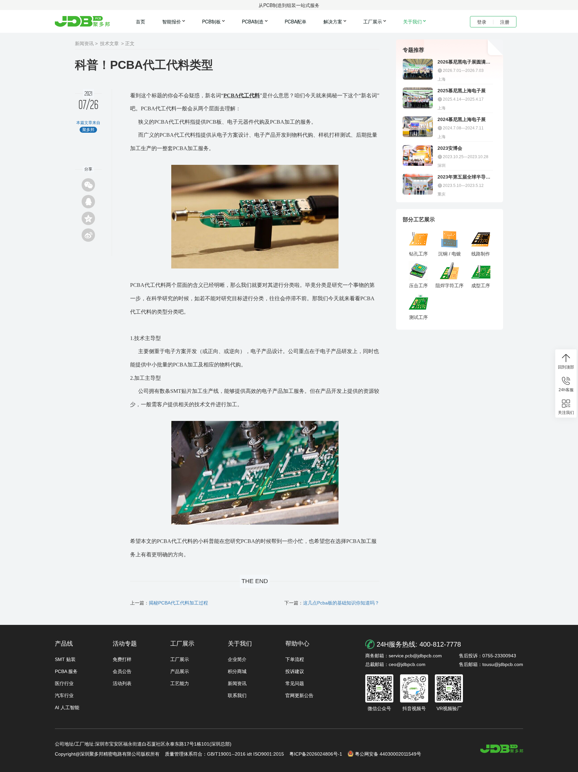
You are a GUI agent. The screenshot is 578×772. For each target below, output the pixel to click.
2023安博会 (450, 148)
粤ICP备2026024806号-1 (315, 754)
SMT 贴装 (65, 659)
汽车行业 (64, 695)
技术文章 (109, 43)
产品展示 (179, 671)
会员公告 (122, 671)
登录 (481, 21)
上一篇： (169, 602)
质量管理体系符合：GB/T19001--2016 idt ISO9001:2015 (224, 754)
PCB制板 (211, 21)
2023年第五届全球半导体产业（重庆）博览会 (464, 177)
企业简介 (237, 659)
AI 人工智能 (67, 707)
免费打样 (122, 659)
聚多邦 (82, 21)
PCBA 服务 (66, 671)
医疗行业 (64, 683)
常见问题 (294, 683)
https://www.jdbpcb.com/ (501, 749)
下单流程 (294, 659)
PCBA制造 (253, 21)
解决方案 (332, 21)
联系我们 (237, 695)
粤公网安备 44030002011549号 (388, 754)
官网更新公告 (299, 695)
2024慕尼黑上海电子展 (462, 119)
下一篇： (331, 602)
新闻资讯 (237, 683)
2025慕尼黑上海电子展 (462, 90)
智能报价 (171, 21)
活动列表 (122, 683)
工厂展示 (372, 21)
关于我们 (412, 21)
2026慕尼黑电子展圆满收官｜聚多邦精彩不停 (464, 62)
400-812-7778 (440, 644)
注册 (504, 21)
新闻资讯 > (86, 43)
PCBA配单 (295, 21)
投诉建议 (294, 671)
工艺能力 (179, 683)
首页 (140, 21)
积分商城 (237, 671)
